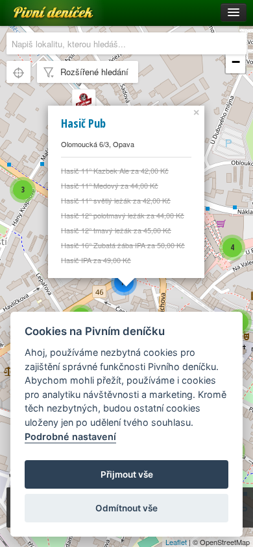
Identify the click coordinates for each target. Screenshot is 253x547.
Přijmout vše (127, 474)
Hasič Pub (83, 123)
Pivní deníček (39, 8)
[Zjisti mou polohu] (18, 72)
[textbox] (126, 43)
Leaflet (176, 542)
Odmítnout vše (126, 508)
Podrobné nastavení (70, 436)
